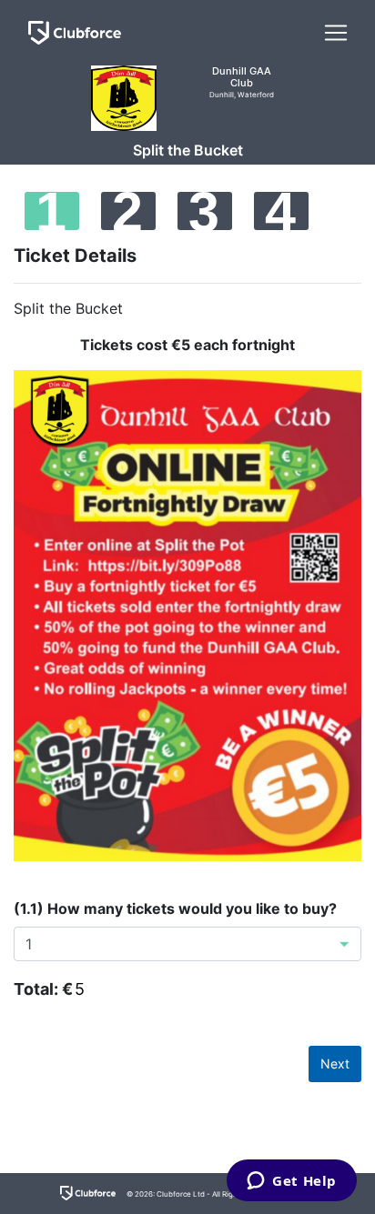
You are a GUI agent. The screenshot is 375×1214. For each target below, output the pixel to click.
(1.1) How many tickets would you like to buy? (175, 908)
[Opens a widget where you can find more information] (292, 1182)
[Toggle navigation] (335, 32)
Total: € (43, 988)
